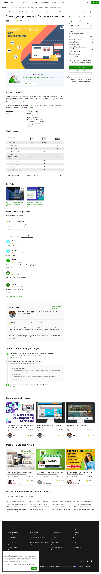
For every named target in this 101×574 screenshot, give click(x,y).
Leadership (76, 532)
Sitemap (88, 566)
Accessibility (81, 566)
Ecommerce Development (40, 12)
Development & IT (14, 12)
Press (74, 542)
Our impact (76, 539)
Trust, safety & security (79, 547)
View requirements (15, 357)
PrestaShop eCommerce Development (84, 501)
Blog (52, 539)
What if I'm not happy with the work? (20, 387)
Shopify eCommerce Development (38, 501)
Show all (14, 379)
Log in (87, 2)
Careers (75, 537)
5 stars (8, 224)
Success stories (55, 532)
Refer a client (54, 544)
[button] (15, 146)
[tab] (13, 236)
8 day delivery (73, 430)
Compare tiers (88, 17)
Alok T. (12, 21)
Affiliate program (55, 542)
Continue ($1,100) (81, 67)
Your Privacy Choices (69, 566)
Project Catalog (6, 7)
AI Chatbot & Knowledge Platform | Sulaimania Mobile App (35, 204)
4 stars (8, 226)
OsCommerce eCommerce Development (62, 509)
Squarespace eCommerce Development (62, 507)
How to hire (11, 529)
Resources (54, 537)
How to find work (34, 529)
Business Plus (11, 542)
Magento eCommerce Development (16, 501)
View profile (55, 306)
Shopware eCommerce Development (16, 509)
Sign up (95, 2)
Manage (34, 568)
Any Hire (10, 544)
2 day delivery (44, 476)
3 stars (8, 227)
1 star (8, 230)
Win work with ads (34, 539)
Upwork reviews (55, 534)
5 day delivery (14, 476)
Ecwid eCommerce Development (38, 509)
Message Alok (81, 71)
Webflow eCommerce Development (84, 507)
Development (26, 12)
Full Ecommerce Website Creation (35, 77)
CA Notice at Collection (55, 566)
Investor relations (77, 534)
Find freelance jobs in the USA (37, 537)
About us (75, 529)
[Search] (82, 2)
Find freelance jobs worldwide (38, 534)
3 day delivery (14, 430)
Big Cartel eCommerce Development (84, 509)
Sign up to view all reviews (14, 296)
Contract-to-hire (12, 547)
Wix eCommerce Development (82, 504)
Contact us (75, 544)
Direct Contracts (12, 549)
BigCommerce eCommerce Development (16, 504)
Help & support (55, 529)
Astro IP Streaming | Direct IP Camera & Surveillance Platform (15, 204)
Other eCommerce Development (15, 512)
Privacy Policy (44, 566)
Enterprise (11, 539)
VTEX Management (57, 504)
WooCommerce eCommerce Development (39, 504)
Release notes (55, 549)
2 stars (8, 229)
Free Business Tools (56, 547)
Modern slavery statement (79, 549)
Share (93, 12)
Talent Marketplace (13, 532)
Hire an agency (12, 537)
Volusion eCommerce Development (39, 507)
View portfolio (56, 308)
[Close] (36, 553)
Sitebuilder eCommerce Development (16, 507)
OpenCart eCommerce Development (62, 501)
